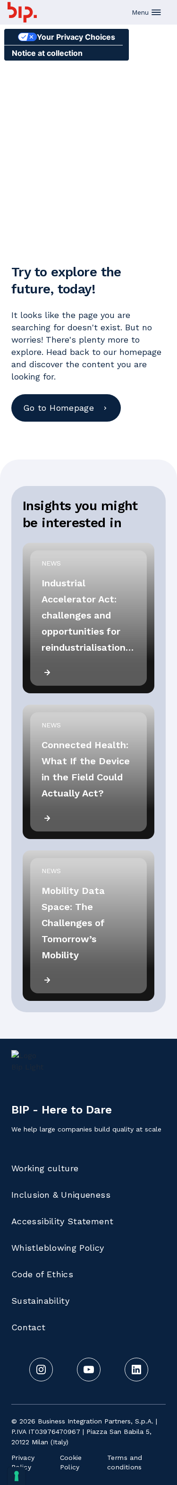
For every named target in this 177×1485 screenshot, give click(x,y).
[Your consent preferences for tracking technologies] (16, 1476)
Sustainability (40, 1301)
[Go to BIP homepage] (22, 12)
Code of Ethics (42, 1274)
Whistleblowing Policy (57, 1248)
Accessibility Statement (62, 1221)
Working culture (44, 1168)
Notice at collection (47, 53)
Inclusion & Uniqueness (60, 1195)
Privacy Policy (23, 1462)
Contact (28, 1327)
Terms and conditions (124, 1462)
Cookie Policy (71, 1462)
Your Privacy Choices (76, 37)
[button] (146, 12)
